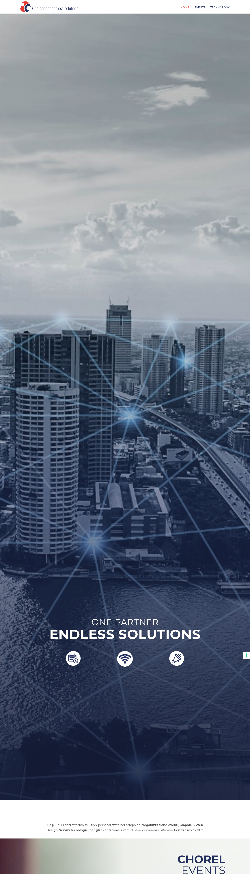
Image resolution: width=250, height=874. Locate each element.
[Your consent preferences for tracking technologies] (246, 655)
